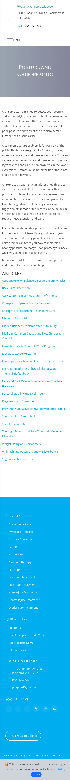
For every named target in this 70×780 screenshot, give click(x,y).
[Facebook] (18, 708)
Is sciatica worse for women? (20, 353)
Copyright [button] (26, 755)
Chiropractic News (21, 643)
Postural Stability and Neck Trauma (24, 393)
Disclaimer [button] (42, 755)
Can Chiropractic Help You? (27, 635)
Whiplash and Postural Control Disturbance (30, 451)
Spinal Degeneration (15, 424)
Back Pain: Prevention (16, 288)
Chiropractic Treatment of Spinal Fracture (28, 311)
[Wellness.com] (45, 708)
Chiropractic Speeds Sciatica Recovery (26, 303)
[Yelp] (27, 708)
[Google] (8, 708)
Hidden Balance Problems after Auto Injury (29, 326)
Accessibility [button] (11, 755)
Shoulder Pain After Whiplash (21, 416)
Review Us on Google (23, 736)
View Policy (58, 769)
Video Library (18, 650)
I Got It (36, 774)
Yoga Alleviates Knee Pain (18, 459)
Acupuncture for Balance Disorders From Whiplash (34, 280)
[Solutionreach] (54, 708)
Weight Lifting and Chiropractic (22, 444)
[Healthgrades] (36, 708)
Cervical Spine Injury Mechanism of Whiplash (30, 295)
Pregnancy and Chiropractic (20, 401)
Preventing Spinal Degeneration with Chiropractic (33, 409)
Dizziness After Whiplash (18, 318)
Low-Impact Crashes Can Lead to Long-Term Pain (33, 361)
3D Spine (15, 627)
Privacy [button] (56, 755)
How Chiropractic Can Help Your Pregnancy (30, 346)
